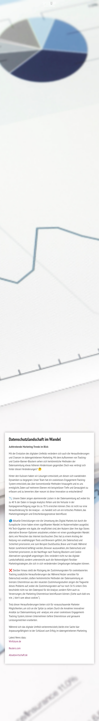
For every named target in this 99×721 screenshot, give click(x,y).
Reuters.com (15, 648)
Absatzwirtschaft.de (18, 655)
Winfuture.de (15, 641)
